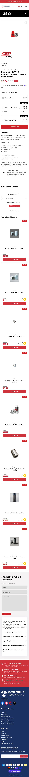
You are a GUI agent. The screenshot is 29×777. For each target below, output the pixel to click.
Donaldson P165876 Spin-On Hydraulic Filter (14, 557)
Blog (2, 741)
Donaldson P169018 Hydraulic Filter (14, 513)
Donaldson (14, 246)
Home (2, 731)
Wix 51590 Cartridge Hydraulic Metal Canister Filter (14, 381)
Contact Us (4, 714)
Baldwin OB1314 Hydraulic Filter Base (14, 336)
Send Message (6, 614)
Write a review (14, 206)
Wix (14, 379)
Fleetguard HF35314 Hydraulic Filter (14, 424)
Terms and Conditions (7, 722)
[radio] (14, 98)
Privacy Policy (5, 720)
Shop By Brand (5, 735)
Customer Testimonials (7, 724)
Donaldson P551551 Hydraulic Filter (14, 292)
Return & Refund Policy (7, 718)
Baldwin (14, 335)
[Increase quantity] (26, 112)
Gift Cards (4, 739)
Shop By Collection (6, 737)
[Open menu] (26, 6)
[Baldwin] (6, 55)
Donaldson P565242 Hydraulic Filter (14, 248)
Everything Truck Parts (16, 775)
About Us (3, 712)
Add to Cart (15, 259)
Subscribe (24, 756)
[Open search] (2, 198)
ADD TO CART (14, 127)
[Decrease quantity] (21, 112)
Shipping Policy (5, 716)
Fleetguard (14, 423)
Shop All (3, 733)
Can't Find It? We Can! (7, 743)
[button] (18, 6)
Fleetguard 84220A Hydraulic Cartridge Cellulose (14, 469)
